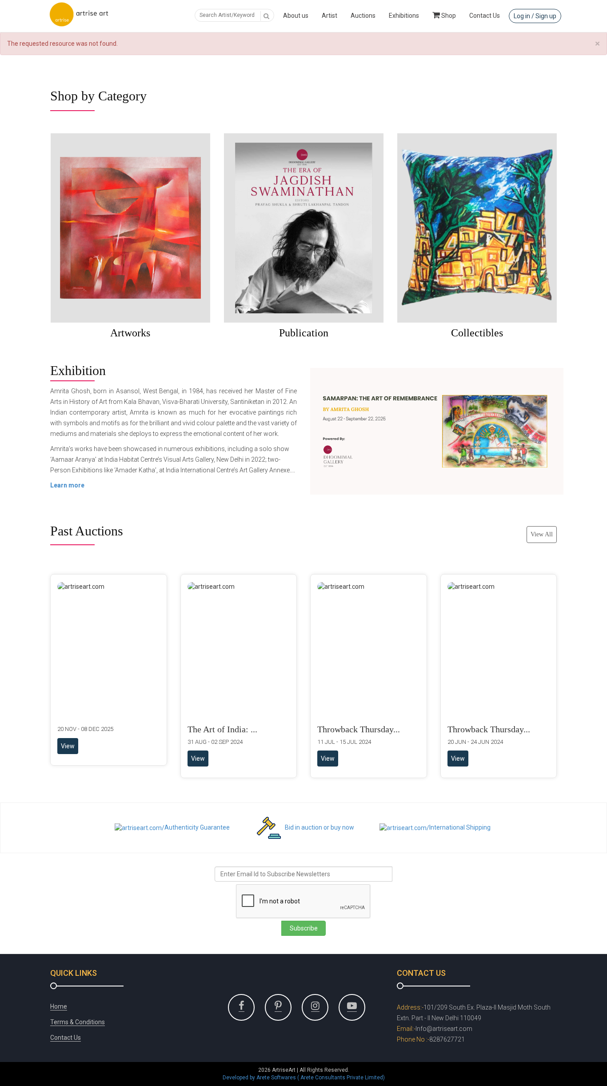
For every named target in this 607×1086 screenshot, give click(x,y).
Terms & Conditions (77, 1022)
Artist (329, 15)
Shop (448, 15)
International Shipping (460, 827)
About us (295, 15)
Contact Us (484, 15)
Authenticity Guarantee (197, 827)
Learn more (67, 485)
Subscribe (304, 928)
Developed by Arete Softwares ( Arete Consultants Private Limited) (304, 1077)
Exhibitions (404, 15)
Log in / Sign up (535, 16)
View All (542, 534)
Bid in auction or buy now (319, 827)
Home (58, 1006)
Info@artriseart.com (443, 1028)
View (68, 746)
